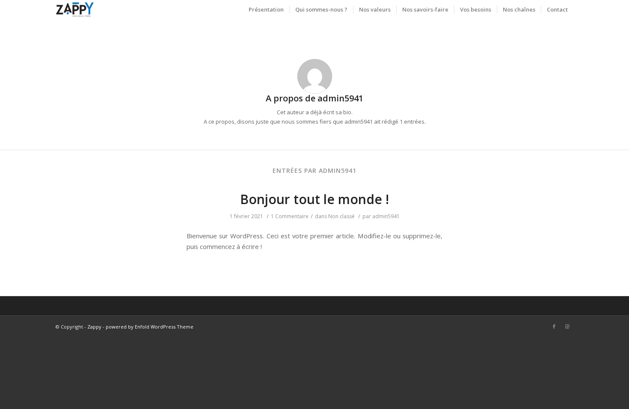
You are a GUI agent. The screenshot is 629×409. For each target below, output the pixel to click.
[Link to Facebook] (554, 326)
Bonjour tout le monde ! (314, 199)
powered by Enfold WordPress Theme (149, 326)
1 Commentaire (290, 216)
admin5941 (386, 216)
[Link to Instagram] (567, 326)
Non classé (341, 216)
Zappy (94, 326)
